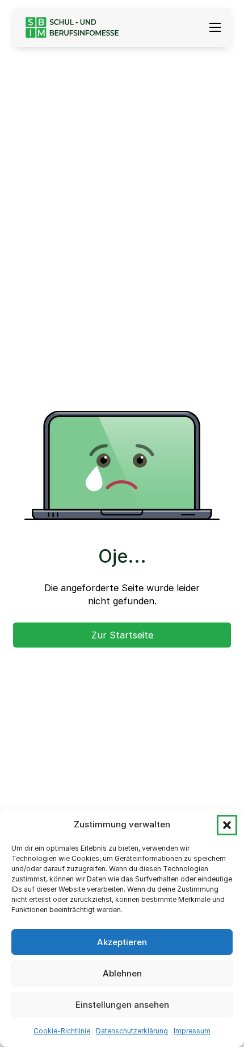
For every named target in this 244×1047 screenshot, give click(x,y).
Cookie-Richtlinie (61, 1031)
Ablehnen (122, 973)
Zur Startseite (122, 635)
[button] (227, 825)
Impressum (192, 1031)
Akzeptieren (122, 942)
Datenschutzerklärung (132, 1031)
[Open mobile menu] (215, 27)
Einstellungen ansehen (122, 1004)
